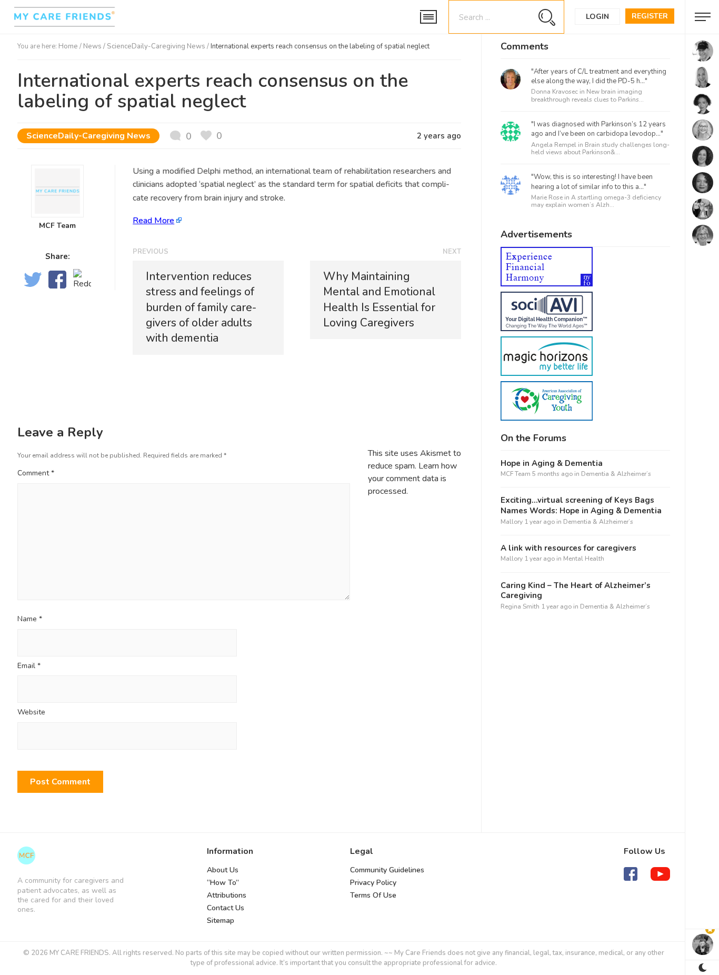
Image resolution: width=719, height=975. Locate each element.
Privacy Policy (373, 883)
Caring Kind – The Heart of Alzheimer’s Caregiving (576, 591)
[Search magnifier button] (546, 17)
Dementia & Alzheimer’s (616, 474)
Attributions (226, 895)
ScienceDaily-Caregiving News (156, 46)
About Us (222, 870)
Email (29, 666)
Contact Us (225, 908)
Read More (153, 220)
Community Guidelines (387, 870)
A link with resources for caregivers (568, 548)
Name (29, 619)
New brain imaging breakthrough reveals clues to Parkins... (587, 95)
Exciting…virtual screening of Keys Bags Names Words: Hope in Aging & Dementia (581, 505)
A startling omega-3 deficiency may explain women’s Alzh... (596, 201)
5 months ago (552, 474)
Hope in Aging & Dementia (552, 464)
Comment (35, 473)
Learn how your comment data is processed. (412, 478)
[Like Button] (211, 136)
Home (68, 46)
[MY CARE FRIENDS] (26, 855)
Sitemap (220, 921)
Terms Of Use (373, 895)
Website (31, 712)
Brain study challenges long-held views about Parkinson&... (600, 148)
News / (95, 46)
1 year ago (539, 522)
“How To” (223, 883)
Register (650, 16)
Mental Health (583, 558)
